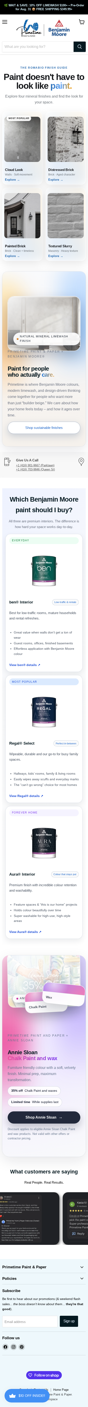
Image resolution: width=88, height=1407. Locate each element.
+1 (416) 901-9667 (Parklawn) (35, 465)
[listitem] (22, 148)
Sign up (68, 1321)
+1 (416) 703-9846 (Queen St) (35, 469)
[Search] (80, 47)
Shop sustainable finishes (44, 428)
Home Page (61, 1389)
